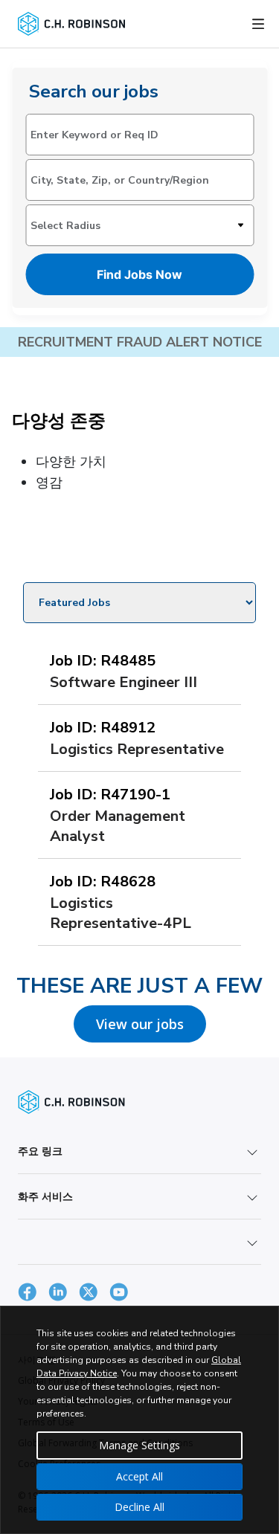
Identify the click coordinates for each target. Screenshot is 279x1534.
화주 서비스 (45, 1196)
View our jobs (140, 1024)
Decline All (139, 1507)
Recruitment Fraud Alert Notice (140, 342)
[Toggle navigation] (258, 24)
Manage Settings (139, 1445)
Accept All (139, 1476)
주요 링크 (40, 1151)
